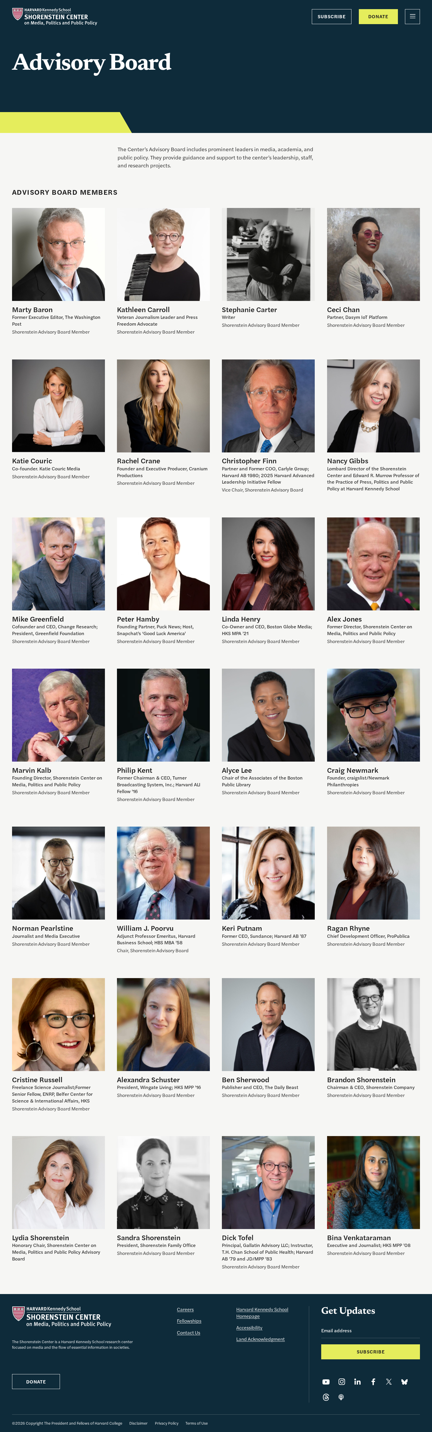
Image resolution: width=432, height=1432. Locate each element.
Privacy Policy (166, 1423)
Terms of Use (196, 1423)
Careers (185, 1309)
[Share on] (341, 1398)
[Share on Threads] (326, 1398)
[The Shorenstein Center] (54, 17)
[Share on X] (389, 1382)
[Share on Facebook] (373, 1382)
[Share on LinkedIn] (357, 1382)
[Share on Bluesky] (404, 1382)
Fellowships (189, 1320)
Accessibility (249, 1327)
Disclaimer (138, 1423)
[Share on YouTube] (326, 1382)
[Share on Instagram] (342, 1382)
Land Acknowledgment (260, 1339)
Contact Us (188, 1332)
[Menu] (412, 16)
